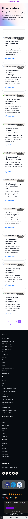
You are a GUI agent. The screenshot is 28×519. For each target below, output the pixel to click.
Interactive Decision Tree (9, 410)
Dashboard (5, 396)
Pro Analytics (6, 386)
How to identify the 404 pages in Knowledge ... (12, 73)
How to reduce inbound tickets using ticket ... (13, 214)
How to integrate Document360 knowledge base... (12, 299)
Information (5, 456)
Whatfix (4, 428)
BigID (3, 422)
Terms (6, 513)
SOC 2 (16, 514)
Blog (3, 362)
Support (4, 443)
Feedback (5, 451)
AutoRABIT (5, 436)
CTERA (4, 433)
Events (4, 365)
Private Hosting (6, 344)
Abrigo (4, 420)
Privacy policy (13, 513)
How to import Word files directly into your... (13, 158)
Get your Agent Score (8, 368)
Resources (5, 360)
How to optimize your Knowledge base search (13, 186)
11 (13, 325)
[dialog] (16, 507)
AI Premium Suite (7, 413)
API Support (5, 405)
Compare (4, 371)
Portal (4, 380)
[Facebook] (3, 473)
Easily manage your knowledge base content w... (12, 101)
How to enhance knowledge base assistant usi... (11, 242)
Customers (5, 354)
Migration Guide (6, 349)
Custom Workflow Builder (9, 388)
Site (3, 383)
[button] (16, 512)
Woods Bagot (6, 425)
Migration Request (7, 346)
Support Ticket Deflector (9, 391)
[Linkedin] (10, 473)
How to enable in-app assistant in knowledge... (13, 270)
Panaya (4, 430)
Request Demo (14, 517)
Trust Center (5, 352)
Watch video (11, 58)
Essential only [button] (21, 508)
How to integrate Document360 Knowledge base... (12, 130)
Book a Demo (6, 338)
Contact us (5, 454)
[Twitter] (7, 473)
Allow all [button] (10, 508)
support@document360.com (10, 467)
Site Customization (7, 399)
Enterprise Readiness (8, 341)
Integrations (5, 394)
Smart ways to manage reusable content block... (13, 44)
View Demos (5, 373)
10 (10, 325)
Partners (4, 357)
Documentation (6, 446)
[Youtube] (13, 473)
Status (4, 448)
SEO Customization (7, 402)
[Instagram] (16, 473)
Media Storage (6, 407)
